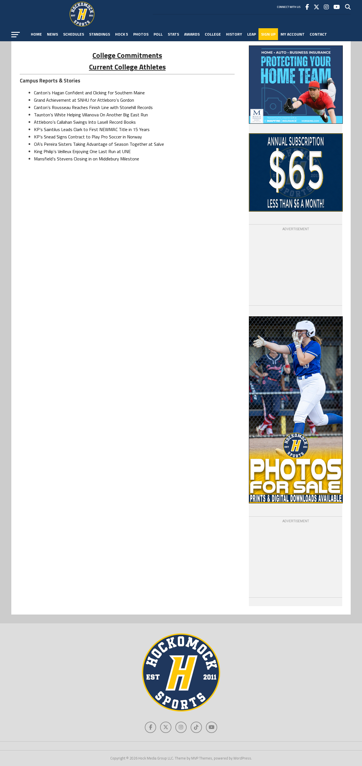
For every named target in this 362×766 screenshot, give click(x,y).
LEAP (251, 34)
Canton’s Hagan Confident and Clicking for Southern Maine (89, 92)
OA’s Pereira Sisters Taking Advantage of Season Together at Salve (99, 144)
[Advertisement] (295, 267)
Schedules (73, 34)
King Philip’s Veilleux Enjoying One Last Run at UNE (82, 151)
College (213, 34)
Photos (140, 34)
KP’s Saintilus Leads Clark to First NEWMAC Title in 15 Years (92, 129)
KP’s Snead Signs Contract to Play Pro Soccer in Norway (88, 136)
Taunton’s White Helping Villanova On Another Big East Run (91, 114)
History (234, 34)
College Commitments (127, 55)
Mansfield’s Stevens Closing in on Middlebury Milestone (86, 158)
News (52, 34)
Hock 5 (121, 34)
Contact (318, 34)
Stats (173, 34)
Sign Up (268, 34)
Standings (99, 34)
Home (36, 34)
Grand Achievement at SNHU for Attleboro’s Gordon (84, 100)
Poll (158, 34)
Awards (192, 34)
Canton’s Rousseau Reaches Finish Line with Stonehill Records (93, 107)
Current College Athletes (127, 66)
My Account (293, 34)
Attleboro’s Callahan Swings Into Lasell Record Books (85, 122)
